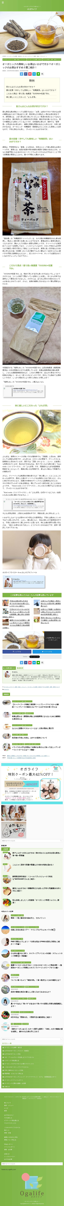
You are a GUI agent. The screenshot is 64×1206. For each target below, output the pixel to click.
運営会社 (24, 1098)
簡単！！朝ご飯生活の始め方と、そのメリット (28, 918)
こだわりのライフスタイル (12, 1127)
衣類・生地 (7, 1133)
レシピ (6, 1108)
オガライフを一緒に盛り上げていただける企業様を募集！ (28, 1096)
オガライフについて (8, 1096)
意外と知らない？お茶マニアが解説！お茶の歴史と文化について (51, 620)
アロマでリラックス (10, 1123)
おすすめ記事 (8, 1159)
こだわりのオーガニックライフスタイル (16, 1067)
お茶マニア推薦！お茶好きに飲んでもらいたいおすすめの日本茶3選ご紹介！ (51, 611)
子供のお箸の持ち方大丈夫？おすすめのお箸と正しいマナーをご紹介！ (20, 603)
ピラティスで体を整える (11, 1060)
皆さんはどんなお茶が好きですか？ (21, 87)
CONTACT (39, 1098)
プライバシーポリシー (55, 1096)
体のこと (7, 1130)
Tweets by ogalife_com (8, 1169)
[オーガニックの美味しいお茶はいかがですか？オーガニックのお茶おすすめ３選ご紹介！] (34, 74)
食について (7, 1103)
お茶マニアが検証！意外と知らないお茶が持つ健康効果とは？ (51, 603)
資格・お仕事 (8, 1149)
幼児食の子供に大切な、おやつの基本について (29, 738)
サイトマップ (32, 1098)
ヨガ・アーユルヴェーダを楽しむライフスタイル (19, 1057)
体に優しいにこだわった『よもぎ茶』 (22, 97)
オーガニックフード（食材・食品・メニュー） (15, 687)
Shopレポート (8, 1144)
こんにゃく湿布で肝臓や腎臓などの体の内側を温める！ (33, 865)
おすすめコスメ (9, 1115)
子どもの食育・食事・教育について (51, 687)
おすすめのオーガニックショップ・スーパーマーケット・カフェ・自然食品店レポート (30, 1077)
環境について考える (10, 1140)
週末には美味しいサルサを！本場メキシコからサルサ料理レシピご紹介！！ (28, 756)
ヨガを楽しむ (8, 1118)
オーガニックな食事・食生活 (35, 687)
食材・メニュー (9, 1105)
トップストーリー (9, 1156)
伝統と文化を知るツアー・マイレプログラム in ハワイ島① (33, 930)
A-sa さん (6, 689)
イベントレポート (9, 1147)
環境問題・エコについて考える (13, 1073)
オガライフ (32, 9)
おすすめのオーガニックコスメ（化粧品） (17, 1051)
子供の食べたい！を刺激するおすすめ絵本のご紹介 (21, 758)
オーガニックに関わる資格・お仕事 (15, 1083)
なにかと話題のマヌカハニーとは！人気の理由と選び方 (33, 728)
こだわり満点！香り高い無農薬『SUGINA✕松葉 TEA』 (29, 94)
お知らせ (7, 1086)
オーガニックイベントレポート (13, 1080)
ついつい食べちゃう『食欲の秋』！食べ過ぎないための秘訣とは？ (36, 980)
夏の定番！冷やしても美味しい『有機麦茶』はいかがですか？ (32, 90)
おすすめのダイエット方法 (12, 1054)
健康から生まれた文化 (11, 1137)
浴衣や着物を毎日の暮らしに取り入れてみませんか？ (31, 992)
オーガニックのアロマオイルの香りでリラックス (19, 1064)
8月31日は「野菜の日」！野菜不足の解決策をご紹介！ (31, 1017)
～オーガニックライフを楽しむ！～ (32, 1201)
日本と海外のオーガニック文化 (13, 1070)
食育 (5, 1111)
